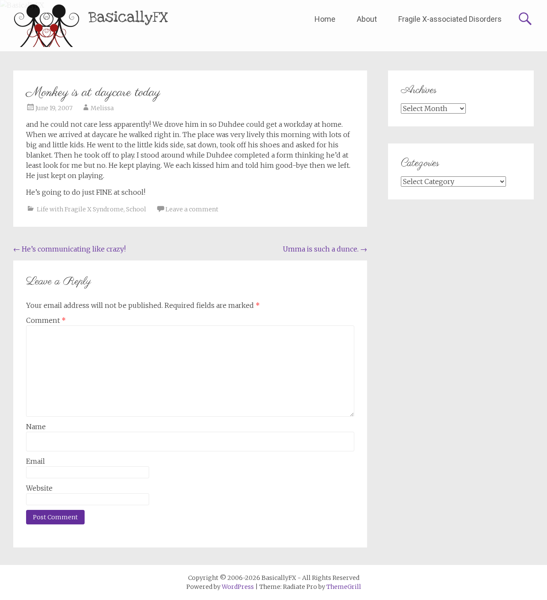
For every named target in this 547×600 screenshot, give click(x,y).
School (136, 209)
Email (35, 461)
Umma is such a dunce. (325, 249)
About (367, 19)
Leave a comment (191, 209)
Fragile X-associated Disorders (450, 19)
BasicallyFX (128, 17)
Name (36, 426)
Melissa (102, 108)
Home (325, 19)
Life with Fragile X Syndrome (80, 209)
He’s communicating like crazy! (69, 249)
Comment (46, 320)
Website (39, 488)
